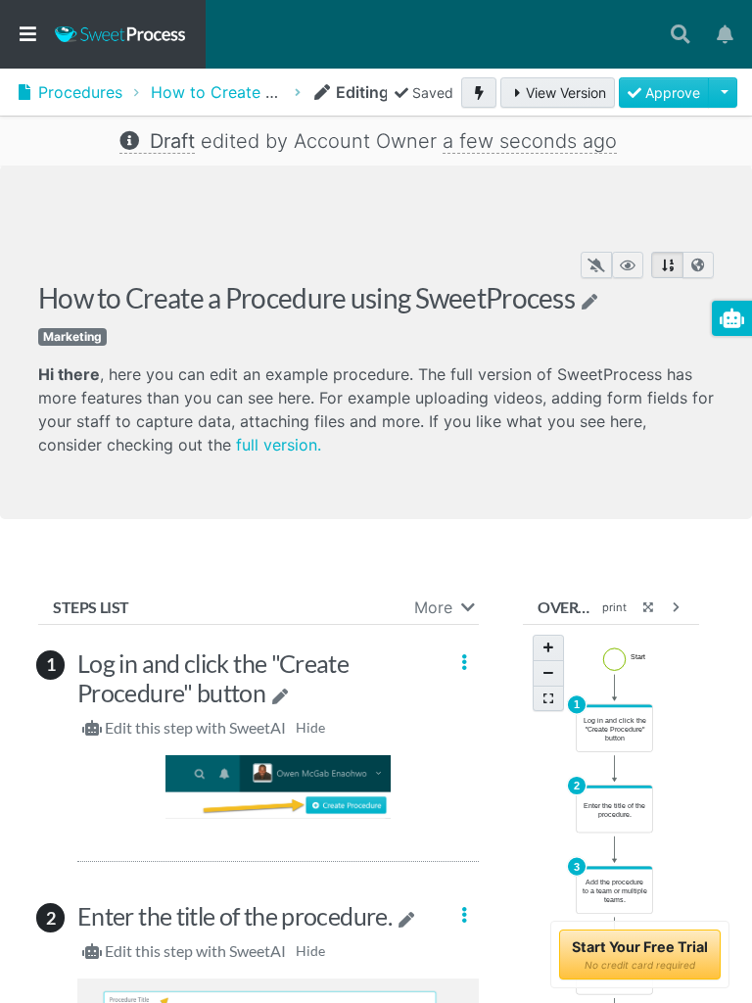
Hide (310, 727)
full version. (278, 444)
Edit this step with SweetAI (195, 727)
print (614, 607)
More (433, 607)
